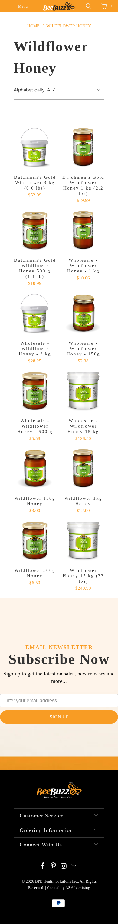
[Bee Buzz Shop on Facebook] (43, 866)
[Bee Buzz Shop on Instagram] (64, 866)
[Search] (90, 6)
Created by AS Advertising (68, 887)
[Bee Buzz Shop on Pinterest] (53, 866)
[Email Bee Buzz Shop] (74, 866)
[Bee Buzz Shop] (59, 6)
